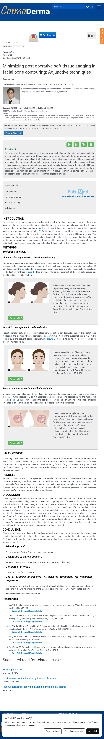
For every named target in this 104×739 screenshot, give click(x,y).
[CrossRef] (16, 611)
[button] (99, 7)
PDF (93, 36)
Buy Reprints (48, 35)
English (9, 47)
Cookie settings (53, 731)
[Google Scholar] (36, 611)
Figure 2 (51, 339)
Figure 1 (30, 272)
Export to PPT (16, 318)
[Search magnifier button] (92, 6)
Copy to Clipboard (13, 133)
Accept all (92, 731)
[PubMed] (25, 611)
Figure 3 (14, 400)
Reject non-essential (74, 731)
